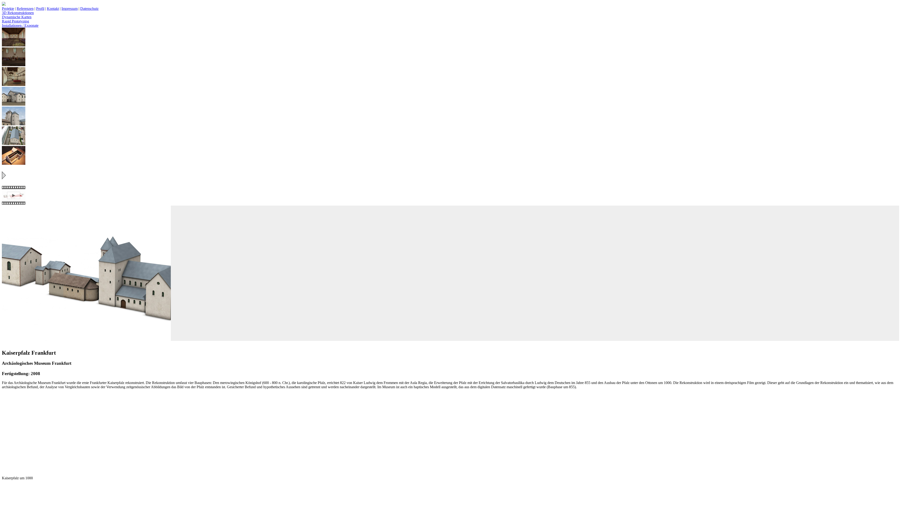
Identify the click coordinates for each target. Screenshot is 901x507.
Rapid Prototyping (15, 21)
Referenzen (25, 9)
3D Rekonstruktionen (18, 13)
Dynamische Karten (16, 17)
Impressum (69, 9)
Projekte (8, 9)
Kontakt (53, 9)
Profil (40, 9)
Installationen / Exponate (20, 25)
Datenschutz (89, 9)
